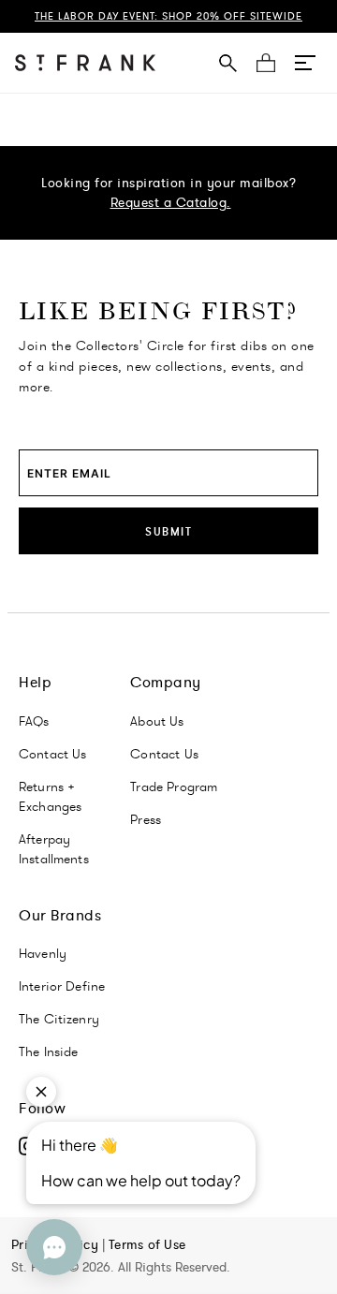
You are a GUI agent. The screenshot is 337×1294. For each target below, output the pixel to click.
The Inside (49, 1051)
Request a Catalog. (170, 202)
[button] (305, 62)
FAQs (34, 721)
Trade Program (173, 786)
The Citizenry (59, 1018)
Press (145, 819)
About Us (156, 721)
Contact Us (53, 753)
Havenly (42, 953)
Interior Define (62, 986)
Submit (168, 531)
